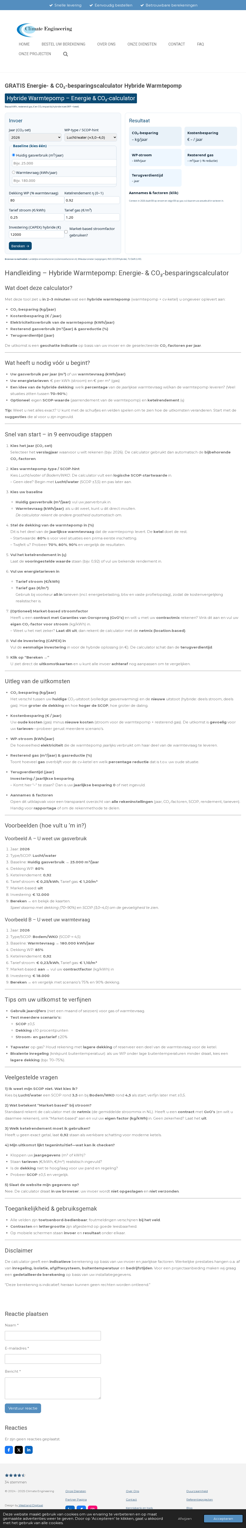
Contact (131, 1499)
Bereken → (20, 245)
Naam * (12, 1325)
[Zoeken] (65, 54)
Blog (189, 1508)
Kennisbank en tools (139, 1508)
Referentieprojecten (199, 1499)
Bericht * (13, 1371)
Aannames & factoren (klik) (153, 192)
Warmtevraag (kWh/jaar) (36, 172)
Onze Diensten (75, 1491)
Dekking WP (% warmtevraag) (33, 192)
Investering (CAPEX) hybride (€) (35, 227)
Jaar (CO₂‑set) (20, 129)
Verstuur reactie (22, 1408)
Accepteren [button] (223, 1519)
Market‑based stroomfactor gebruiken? (92, 231)
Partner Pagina (76, 1499)
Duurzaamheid (197, 1491)
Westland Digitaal (30, 1505)
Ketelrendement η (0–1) (84, 192)
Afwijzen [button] (185, 1519)
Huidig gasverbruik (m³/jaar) (39, 155)
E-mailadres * (17, 1348)
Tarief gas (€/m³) (78, 210)
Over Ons (132, 1491)
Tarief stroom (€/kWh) (27, 210)
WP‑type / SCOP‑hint (81, 129)
